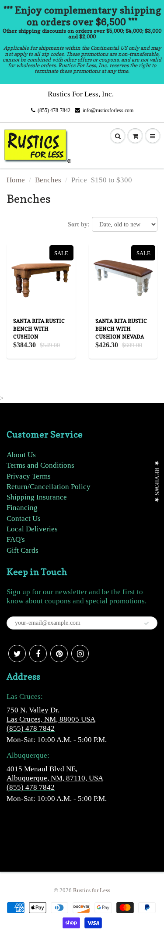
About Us (21, 455)
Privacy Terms (29, 476)
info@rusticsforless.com (108, 110)
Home (16, 180)
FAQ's (16, 539)
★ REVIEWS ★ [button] (157, 481)
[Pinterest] (59, 653)
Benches (48, 180)
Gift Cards (22, 550)
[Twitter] (17, 653)
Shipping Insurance (37, 497)
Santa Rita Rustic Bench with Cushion (39, 329)
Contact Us (24, 518)
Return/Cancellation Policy (49, 487)
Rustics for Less (91, 890)
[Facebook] (38, 653)
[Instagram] (80, 653)
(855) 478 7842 (31, 728)
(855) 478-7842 (54, 110)
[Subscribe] (146, 623)
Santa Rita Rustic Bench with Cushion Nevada (121, 329)
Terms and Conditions (40, 465)
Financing (22, 507)
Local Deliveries (32, 529)
